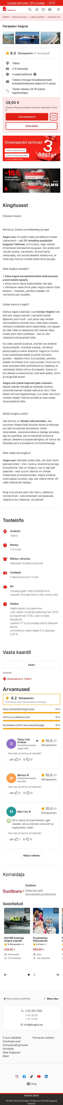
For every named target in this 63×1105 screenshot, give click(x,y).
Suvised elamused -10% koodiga (26, 2)
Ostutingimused (11, 1041)
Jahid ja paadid (37, 17)
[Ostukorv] (49, 9)
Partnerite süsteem (43, 1037)
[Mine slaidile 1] (28, 974)
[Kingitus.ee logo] (10, 9)
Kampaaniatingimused (15, 1045)
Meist (6, 1056)
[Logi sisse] (37, 9)
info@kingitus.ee (33, 1024)
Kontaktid (8, 1048)
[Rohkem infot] (35, 74)
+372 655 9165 (33, 1010)
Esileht (6, 17)
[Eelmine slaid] (5, 974)
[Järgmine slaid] (57, 974)
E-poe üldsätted (12, 1037)
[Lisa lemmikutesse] (53, 116)
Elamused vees (20, 17)
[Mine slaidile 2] (34, 974)
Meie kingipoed (11, 1052)
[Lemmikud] (43, 9)
